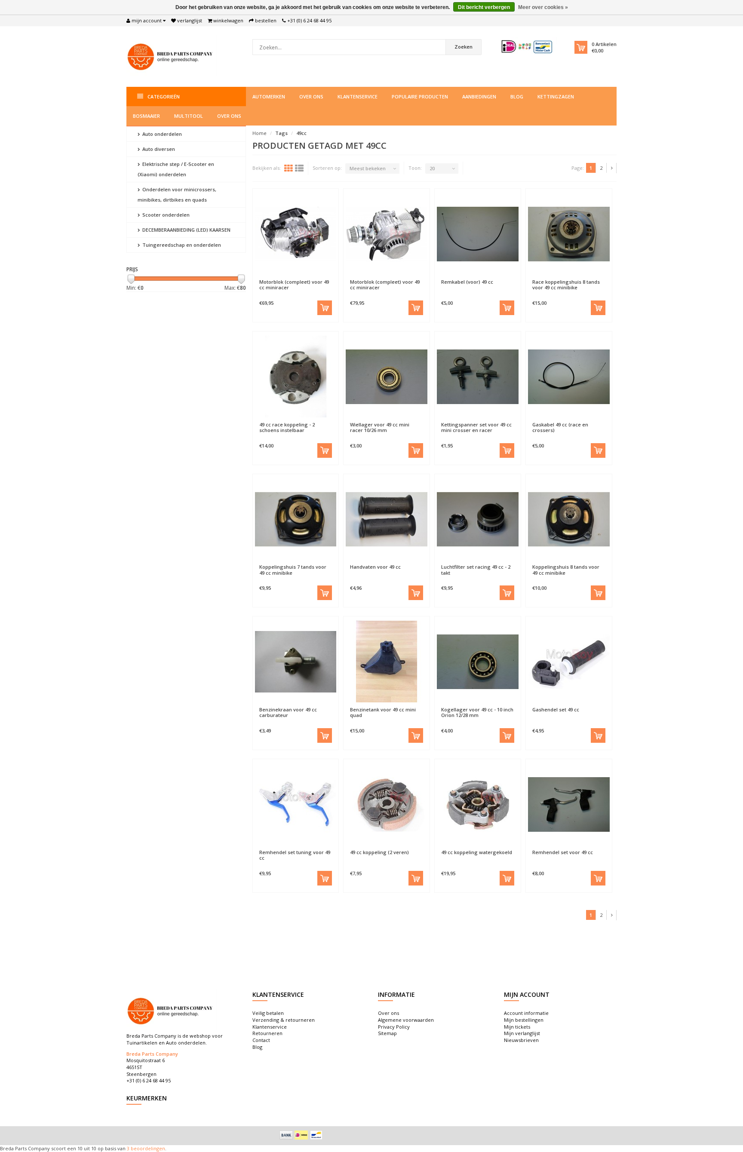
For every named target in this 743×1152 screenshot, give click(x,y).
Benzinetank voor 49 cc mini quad (383, 712)
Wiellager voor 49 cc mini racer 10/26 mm (379, 427)
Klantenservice (358, 96)
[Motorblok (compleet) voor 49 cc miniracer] (296, 234)
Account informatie (526, 1013)
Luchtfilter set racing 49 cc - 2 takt (475, 570)
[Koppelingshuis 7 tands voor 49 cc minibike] (296, 519)
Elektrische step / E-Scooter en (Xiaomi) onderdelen (176, 169)
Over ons (311, 96)
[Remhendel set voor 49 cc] (569, 804)
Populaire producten (420, 96)
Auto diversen (158, 149)
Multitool (188, 116)
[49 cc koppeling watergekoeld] (478, 804)
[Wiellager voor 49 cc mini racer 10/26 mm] (386, 376)
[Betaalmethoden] (286, 1135)
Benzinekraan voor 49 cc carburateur (288, 712)
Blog (516, 96)
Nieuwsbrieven (521, 1040)
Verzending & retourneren (283, 1020)
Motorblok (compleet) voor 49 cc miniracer (294, 285)
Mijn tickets (517, 1026)
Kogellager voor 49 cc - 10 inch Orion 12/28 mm (477, 712)
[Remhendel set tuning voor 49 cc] (296, 804)
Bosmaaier (146, 116)
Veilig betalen (268, 1013)
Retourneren (267, 1033)
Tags (281, 133)
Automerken (268, 96)
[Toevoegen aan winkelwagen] (324, 307)
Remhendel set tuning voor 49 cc (294, 855)
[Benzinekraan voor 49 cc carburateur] (296, 661)
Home (259, 133)
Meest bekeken (368, 168)
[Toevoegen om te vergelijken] (316, 277)
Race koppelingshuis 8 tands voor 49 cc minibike (566, 285)
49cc (301, 133)
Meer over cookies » (543, 7)
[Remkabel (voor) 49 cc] (478, 234)
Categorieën (163, 96)
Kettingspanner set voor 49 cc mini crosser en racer (476, 427)
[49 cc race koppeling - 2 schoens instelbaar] (296, 376)
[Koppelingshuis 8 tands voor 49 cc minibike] (569, 519)
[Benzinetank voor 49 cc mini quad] (386, 661)
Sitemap (387, 1033)
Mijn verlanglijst (522, 1033)
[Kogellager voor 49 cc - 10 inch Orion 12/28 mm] (478, 661)
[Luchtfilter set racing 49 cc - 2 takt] (478, 519)
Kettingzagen (555, 96)
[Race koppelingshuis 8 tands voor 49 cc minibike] (569, 234)
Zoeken (463, 46)
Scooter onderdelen (165, 214)
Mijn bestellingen (523, 1020)
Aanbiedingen (479, 96)
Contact (261, 1040)
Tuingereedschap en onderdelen (181, 245)
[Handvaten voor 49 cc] (386, 519)
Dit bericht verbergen (484, 7)
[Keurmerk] (527, 46)
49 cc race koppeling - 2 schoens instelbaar (287, 427)
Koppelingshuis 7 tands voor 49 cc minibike (292, 570)
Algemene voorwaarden (406, 1020)
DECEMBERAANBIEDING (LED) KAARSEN (185, 230)
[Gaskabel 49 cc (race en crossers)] (569, 376)
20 (432, 168)
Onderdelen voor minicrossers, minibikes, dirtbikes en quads (177, 194)
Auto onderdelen (161, 134)
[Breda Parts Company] (171, 55)
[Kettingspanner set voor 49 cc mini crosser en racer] (478, 376)
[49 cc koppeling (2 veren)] (386, 804)
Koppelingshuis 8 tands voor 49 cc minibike (565, 570)
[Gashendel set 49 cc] (569, 661)
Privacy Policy (394, 1026)
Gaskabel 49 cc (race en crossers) (560, 427)
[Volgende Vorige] (612, 168)
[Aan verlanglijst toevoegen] (275, 277)
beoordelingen (147, 1148)
